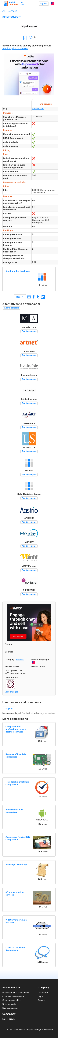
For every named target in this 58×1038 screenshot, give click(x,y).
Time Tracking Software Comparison (17, 783)
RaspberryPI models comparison (16, 755)
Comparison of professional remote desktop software (16, 729)
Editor (34, 666)
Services (12, 11)
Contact (41, 1000)
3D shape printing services (15, 893)
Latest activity (8, 1019)
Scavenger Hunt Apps (17, 864)
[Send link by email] (29, 297)
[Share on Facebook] (34, 297)
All (3, 11)
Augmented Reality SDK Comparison (18, 838)
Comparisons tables (11, 1000)
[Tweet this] (38, 297)
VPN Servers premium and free (16, 921)
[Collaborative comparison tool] (10, 3)
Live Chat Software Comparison (15, 948)
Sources (9, 652)
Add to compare (11, 308)
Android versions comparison (14, 810)
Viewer (8, 666)
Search (22, 3)
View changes (11, 692)
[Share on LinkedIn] (43, 297)
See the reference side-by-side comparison (26, 45)
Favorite (25, 38)
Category (9, 659)
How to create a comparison (15, 992)
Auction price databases (15, 48)
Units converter (9, 1004)
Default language (40, 659)
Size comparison (10, 1008)
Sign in (43, 3)
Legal (40, 996)
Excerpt (9, 644)
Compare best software (13, 996)
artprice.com (38, 108)
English (52, 3)
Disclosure (43, 992)
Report (19, 297)
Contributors (11, 677)
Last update (11, 670)
